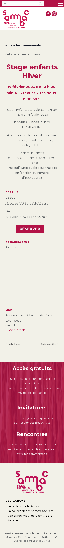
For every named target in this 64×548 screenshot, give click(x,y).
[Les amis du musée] (16, 19)
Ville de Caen (50, 533)
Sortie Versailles (49, 343)
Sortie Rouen (14, 343)
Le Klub (46, 540)
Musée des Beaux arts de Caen (23, 533)
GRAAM (44, 537)
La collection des (30, 511)
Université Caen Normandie (22, 537)
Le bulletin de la (24, 506)
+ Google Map (15, 330)
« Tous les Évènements (23, 45)
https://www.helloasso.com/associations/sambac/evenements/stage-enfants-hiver (30, 229)
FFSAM (54, 537)
